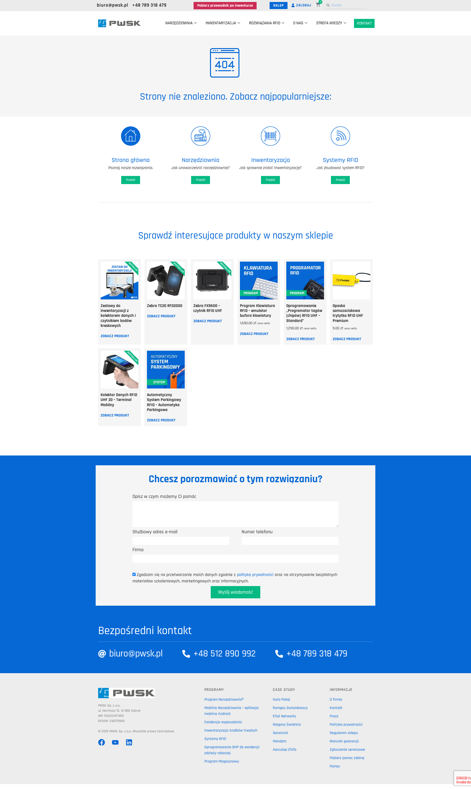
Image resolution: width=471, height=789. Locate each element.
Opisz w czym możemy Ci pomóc (164, 496)
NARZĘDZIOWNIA (179, 23)
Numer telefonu (257, 532)
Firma (138, 550)
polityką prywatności (255, 574)
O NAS (298, 23)
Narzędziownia (200, 160)
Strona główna (131, 160)
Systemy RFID (340, 160)
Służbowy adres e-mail (154, 532)
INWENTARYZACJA (221, 23)
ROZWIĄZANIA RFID (264, 23)
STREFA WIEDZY (329, 23)
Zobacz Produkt (115, 336)
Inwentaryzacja (270, 160)
